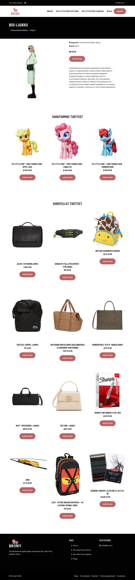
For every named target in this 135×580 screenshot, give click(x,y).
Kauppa (120, 11)
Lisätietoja (77, 59)
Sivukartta (121, 576)
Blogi (109, 11)
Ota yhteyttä (85, 576)
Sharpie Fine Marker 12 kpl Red (107, 412)
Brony (50, 11)
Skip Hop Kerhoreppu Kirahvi (107, 251)
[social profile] (25, 3)
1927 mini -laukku (67, 425)
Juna (27, 479)
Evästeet (94, 576)
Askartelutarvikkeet (19, 30)
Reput (32, 30)
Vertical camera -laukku (27, 344)
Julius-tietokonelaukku (27, 263)
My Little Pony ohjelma (93, 11)
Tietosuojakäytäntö (107, 576)
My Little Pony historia (67, 11)
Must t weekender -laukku (27, 425)
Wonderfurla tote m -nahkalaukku (107, 344)
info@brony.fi (119, 3)
